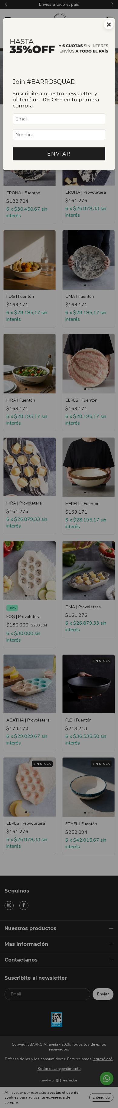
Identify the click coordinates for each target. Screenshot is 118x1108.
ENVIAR (59, 154)
